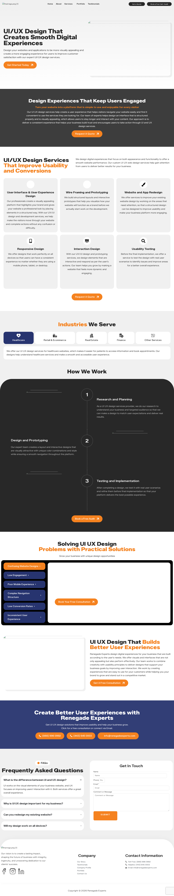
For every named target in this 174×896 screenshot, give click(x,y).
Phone (96, 780)
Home (50, 4)
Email (96, 784)
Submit (105, 814)
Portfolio (81, 4)
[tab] (19, 338)
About (58, 4)
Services (68, 4)
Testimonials (93, 4)
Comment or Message (102, 792)
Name (95, 772)
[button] (69, 4)
